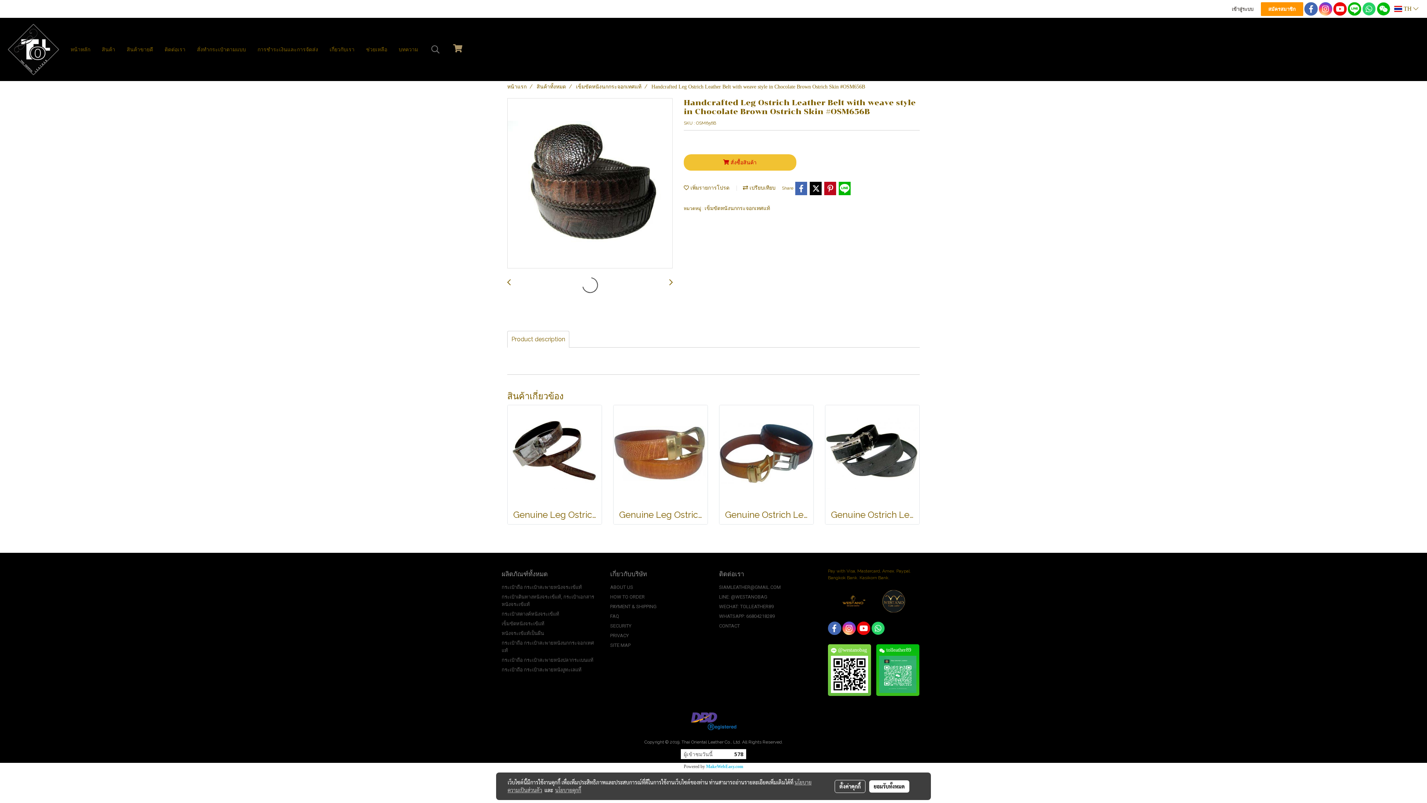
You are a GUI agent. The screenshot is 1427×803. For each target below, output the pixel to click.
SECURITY (620, 626)
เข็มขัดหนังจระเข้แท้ (523, 623)
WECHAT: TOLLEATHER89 (746, 606)
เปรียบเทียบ (762, 188)
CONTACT (729, 626)
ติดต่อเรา (175, 49)
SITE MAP (620, 645)
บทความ (408, 49)
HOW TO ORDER (627, 597)
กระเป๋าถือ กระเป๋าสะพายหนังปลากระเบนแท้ (547, 660)
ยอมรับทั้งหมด (889, 786)
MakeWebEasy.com (724, 766)
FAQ (614, 616)
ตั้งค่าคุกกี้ (850, 786)
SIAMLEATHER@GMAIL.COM (750, 587)
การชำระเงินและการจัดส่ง (288, 49)
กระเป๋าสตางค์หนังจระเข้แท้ (530, 614)
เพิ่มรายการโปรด (709, 188)
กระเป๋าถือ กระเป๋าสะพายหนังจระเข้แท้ (542, 587)
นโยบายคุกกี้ (568, 790)
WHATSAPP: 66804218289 (747, 616)
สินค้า (108, 49)
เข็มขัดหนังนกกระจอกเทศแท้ (737, 208)
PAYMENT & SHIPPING (633, 606)
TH (1407, 9)
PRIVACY (619, 635)
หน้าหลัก (80, 49)
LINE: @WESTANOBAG (743, 597)
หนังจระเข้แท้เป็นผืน (523, 633)
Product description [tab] (538, 339)
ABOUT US (621, 587)
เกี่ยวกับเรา (342, 49)
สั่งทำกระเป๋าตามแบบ (221, 49)
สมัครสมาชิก (1282, 9)
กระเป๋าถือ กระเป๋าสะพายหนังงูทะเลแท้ (542, 670)
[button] (435, 49)
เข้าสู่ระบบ (1242, 9)
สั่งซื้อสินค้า (743, 162)
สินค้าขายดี (140, 49)
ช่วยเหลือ (376, 49)
